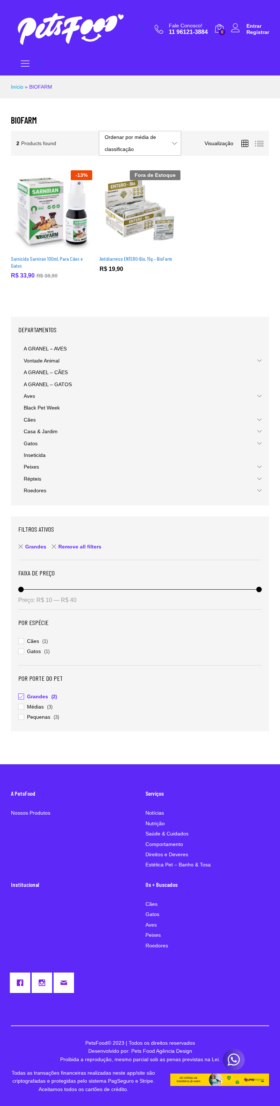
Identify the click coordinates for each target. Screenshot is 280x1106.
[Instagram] (44, 983)
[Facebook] (22, 983)
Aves (29, 396)
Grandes (35, 547)
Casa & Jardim (41, 431)
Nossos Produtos (30, 813)
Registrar (257, 32)
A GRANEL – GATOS (48, 384)
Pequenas (38, 717)
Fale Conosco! (185, 25)
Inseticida (35, 455)
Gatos (31, 443)
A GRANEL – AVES (45, 349)
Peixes (31, 467)
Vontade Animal (41, 361)
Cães (30, 420)
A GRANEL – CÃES (46, 372)
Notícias (154, 813)
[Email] (66, 983)
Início (17, 87)
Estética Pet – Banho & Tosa (178, 865)
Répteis (32, 479)
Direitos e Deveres (166, 854)
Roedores (35, 490)
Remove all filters (79, 547)
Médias (35, 707)
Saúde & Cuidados (166, 834)
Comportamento (164, 844)
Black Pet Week (42, 408)
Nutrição (155, 823)
